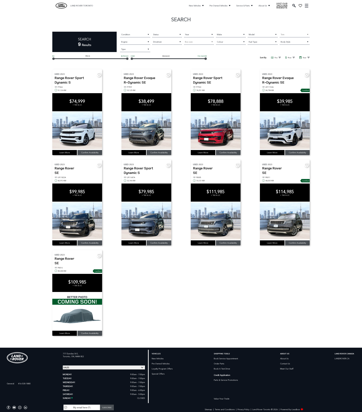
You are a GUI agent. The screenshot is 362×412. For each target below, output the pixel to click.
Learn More (64, 152)
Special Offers (158, 373)
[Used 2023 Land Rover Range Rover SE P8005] (216, 221)
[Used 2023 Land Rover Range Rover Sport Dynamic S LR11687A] (146, 221)
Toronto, (67, 356)
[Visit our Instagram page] (19, 407)
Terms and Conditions (225, 409)
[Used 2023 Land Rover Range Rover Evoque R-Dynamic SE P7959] (146, 130)
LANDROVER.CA (342, 358)
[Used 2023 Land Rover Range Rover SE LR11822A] (77, 221)
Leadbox (296, 409)
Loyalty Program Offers (162, 368)
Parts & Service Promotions (226, 379)
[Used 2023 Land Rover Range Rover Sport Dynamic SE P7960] (216, 130)
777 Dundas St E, (70, 353)
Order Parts (219, 363)
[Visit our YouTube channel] (14, 407)
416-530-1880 (24, 383)
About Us (262, 5)
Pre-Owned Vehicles (219, 5)
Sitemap (208, 409)
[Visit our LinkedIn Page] (25, 407)
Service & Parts (243, 5)
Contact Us (285, 363)
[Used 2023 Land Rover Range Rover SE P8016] (77, 311)
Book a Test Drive (222, 368)
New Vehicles (195, 5)
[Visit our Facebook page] (8, 407)
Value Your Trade (221, 398)
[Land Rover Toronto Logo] (61, 5)
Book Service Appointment (226, 358)
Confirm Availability (90, 152)
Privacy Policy (243, 409)
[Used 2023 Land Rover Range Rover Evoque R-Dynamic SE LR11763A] (285, 130)
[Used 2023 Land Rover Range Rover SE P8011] (285, 221)
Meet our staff (286, 368)
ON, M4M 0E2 (77, 356)
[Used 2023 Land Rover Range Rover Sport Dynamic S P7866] (77, 130)
